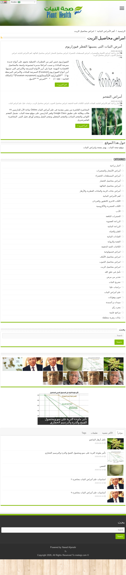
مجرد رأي (116, 307)
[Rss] (65, 551)
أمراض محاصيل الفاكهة (41, 53)
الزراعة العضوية (113, 221)
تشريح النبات (115, 282)
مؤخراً (120, 433)
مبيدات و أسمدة (113, 302)
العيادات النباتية (89, 103)
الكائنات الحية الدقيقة (76, 103)
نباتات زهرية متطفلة (111, 317)
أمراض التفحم (112, 96)
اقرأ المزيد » (62, 84)
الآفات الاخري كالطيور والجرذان (106, 201)
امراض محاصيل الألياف (110, 257)
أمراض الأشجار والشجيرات (100, 53)
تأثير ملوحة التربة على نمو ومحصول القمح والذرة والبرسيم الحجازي (75, 453)
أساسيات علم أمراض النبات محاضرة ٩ (88, 492)
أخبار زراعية (115, 53)
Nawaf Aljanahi (69, 547)
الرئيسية (121, 31)
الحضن (103, 466)
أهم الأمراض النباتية (106, 31)
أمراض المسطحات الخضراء (79, 53)
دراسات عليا (27, 103)
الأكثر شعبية (107, 433)
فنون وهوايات (114, 297)
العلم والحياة (115, 231)
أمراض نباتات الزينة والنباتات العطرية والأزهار (100, 191)
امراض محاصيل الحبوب (58, 103)
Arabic (14, 2)
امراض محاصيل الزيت (101, 55)
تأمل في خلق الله (113, 272)
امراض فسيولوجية (112, 251)
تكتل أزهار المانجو (97, 439)
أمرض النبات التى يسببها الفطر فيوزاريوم (93, 46)
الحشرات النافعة (113, 216)
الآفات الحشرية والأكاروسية (108, 206)
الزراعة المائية (114, 226)
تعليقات (94, 433)
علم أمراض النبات (15, 103)
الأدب (118, 211)
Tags (84, 433)
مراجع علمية (115, 312)
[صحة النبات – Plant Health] (63, 13)
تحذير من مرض (114, 277)
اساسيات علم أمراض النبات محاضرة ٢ (88, 479)
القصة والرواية (114, 241)
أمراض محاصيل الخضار (59, 53)
